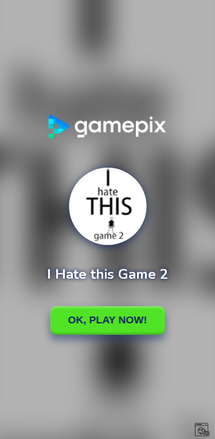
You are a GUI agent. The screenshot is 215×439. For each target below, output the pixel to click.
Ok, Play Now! (107, 320)
